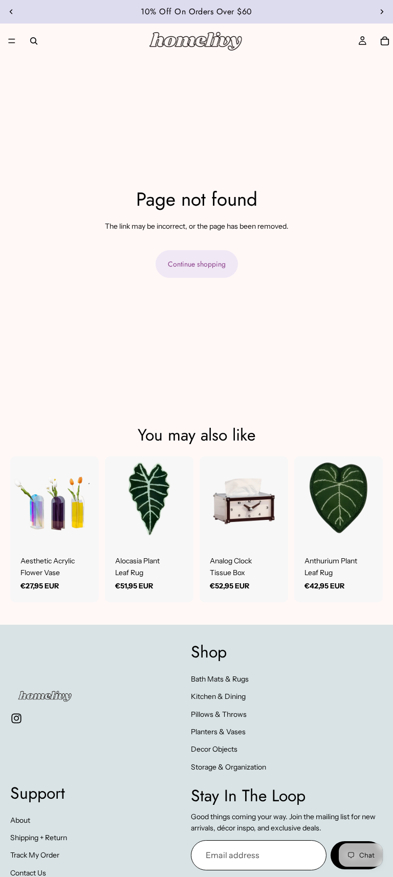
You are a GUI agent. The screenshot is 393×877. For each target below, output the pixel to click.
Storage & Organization (228, 767)
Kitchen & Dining (218, 696)
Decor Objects (214, 749)
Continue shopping (197, 264)
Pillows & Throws (219, 714)
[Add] (177, 529)
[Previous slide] (11, 12)
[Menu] (12, 41)
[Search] (34, 41)
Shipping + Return (38, 837)
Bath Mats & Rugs (220, 679)
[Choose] (83, 529)
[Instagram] (16, 718)
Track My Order (34, 855)
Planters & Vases (218, 731)
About (20, 820)
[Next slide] (381, 12)
